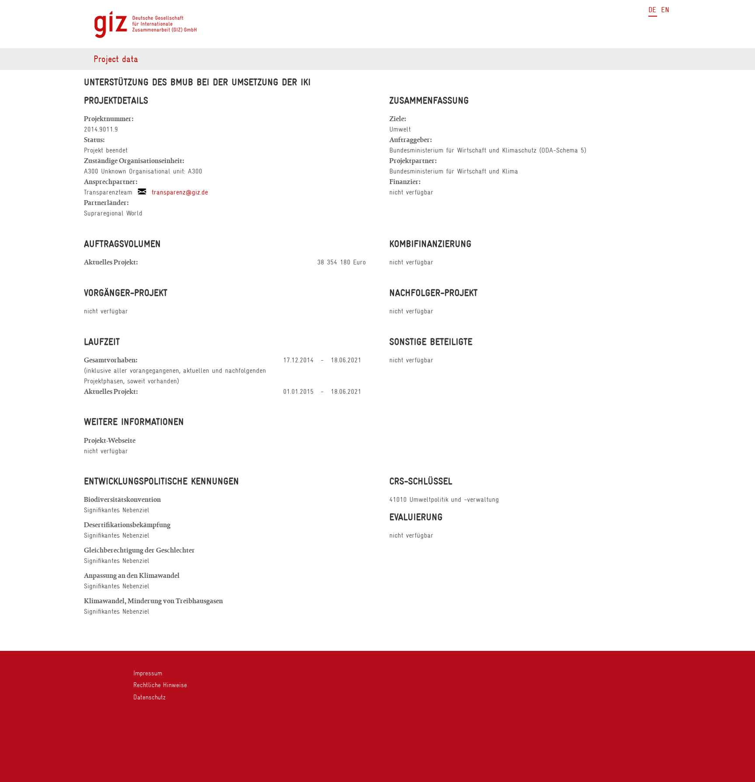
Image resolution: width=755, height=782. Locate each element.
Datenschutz (149, 697)
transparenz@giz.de (177, 192)
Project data (116, 59)
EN (665, 10)
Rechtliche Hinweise (160, 685)
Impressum (147, 673)
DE (652, 10)
